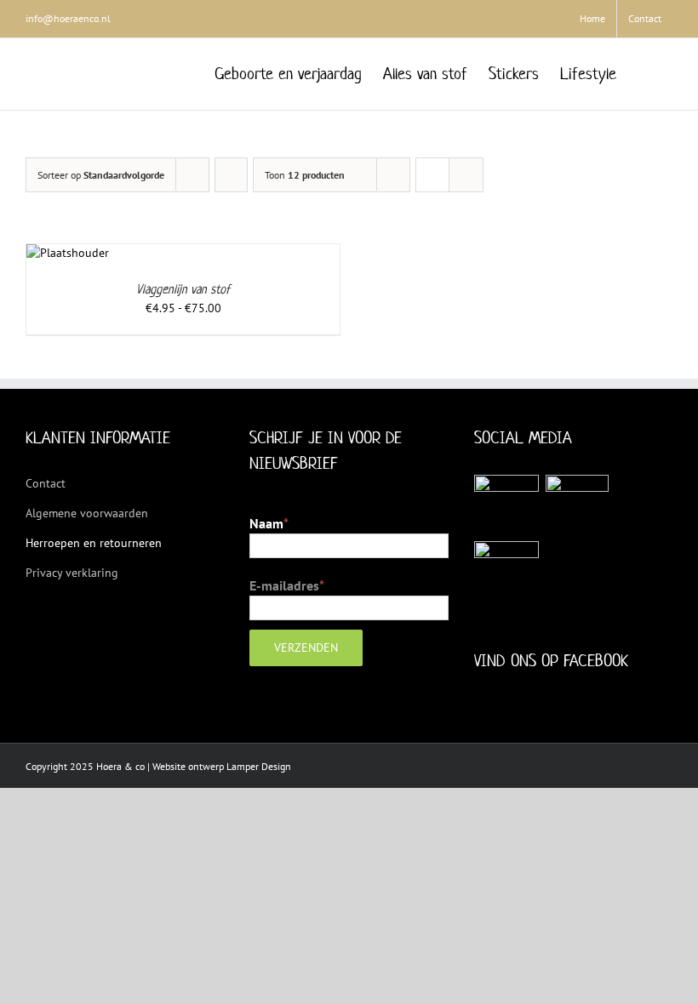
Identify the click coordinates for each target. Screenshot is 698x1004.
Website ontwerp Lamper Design (221, 766)
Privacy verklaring (72, 572)
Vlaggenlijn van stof (183, 289)
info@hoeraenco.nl (68, 18)
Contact (46, 483)
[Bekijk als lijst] (466, 174)
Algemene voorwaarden (87, 513)
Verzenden (306, 647)
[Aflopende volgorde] (231, 174)
